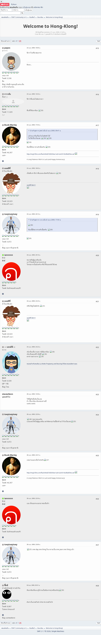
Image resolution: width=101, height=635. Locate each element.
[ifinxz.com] (3, 615)
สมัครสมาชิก (38, 7)
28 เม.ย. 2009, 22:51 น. (33, 455)
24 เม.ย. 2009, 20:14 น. (33, 255)
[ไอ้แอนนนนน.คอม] (3, 294)
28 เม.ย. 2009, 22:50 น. (33, 414)
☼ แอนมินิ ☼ (10, 346)
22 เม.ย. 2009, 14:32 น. (33, 94)
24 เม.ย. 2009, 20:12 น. (33, 214)
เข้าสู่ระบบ (26, 7)
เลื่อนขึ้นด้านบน (5, 623)
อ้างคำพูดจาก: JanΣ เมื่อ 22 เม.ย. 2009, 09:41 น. (45, 131)
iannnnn (8, 255)
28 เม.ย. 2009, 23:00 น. (33, 544)
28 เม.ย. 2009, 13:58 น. (33, 394)
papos (7, 47)
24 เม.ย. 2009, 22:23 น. (33, 301)
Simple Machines (57, 631)
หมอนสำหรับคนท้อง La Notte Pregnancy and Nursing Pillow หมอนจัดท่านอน (52, 364)
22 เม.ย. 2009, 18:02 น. (33, 168)
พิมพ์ (98, 41)
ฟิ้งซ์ (6, 585)
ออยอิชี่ (7, 168)
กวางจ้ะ (7, 94)
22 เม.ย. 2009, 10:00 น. (33, 48)
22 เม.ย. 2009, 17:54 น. (33, 125)
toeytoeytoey (10, 214)
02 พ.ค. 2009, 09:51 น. (33, 585)
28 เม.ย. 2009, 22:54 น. (33, 498)
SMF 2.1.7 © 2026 (44, 631)
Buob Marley (10, 125)
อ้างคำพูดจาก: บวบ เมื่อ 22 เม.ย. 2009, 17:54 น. (45, 220)
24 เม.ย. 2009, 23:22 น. (33, 347)
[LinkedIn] (3, 161)
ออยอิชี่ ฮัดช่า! (31, 185)
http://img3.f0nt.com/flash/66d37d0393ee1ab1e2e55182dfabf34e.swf (51, 154)
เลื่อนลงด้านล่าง (5, 41)
